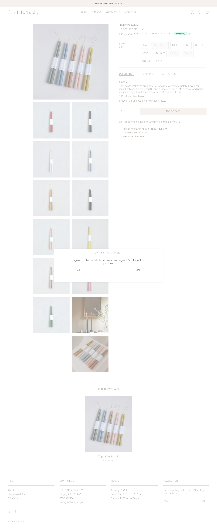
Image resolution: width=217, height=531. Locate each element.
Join (139, 270)
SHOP (119, 3)
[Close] (158, 253)
